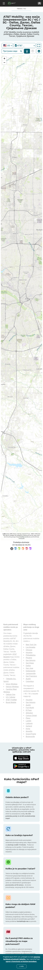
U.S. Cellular (10, 697)
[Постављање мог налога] (39, 3)
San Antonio (30, 660)
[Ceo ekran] (38, 45)
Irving (28, 729)
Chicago (29, 650)
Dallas (28, 666)
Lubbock (29, 723)
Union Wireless (11, 684)
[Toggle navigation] (3, 3)
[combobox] (7, 45)
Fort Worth (30, 708)
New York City (31, 645)
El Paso (29, 710)
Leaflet (4, 533)
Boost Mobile (11, 702)
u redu (21, 966)
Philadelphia (31, 655)
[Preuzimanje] (21, 758)
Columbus (30, 681)
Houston (29, 652)
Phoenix (29, 658)
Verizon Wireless (12, 687)
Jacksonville (31, 673)
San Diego (30, 663)
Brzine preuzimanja (32, 51)
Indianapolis (30, 671)
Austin (28, 679)
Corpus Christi (31, 716)
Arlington (29, 713)
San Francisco (31, 676)
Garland (29, 726)
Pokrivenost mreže (27, 51)
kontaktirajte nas (23, 921)
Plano (28, 718)
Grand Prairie (31, 734)
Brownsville (30, 737)
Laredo (28, 721)
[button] (4, 59)
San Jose (29, 668)
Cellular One (10, 694)
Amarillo (29, 731)
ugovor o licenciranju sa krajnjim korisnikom (21, 961)
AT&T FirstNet (11, 700)
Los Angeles (30, 647)
